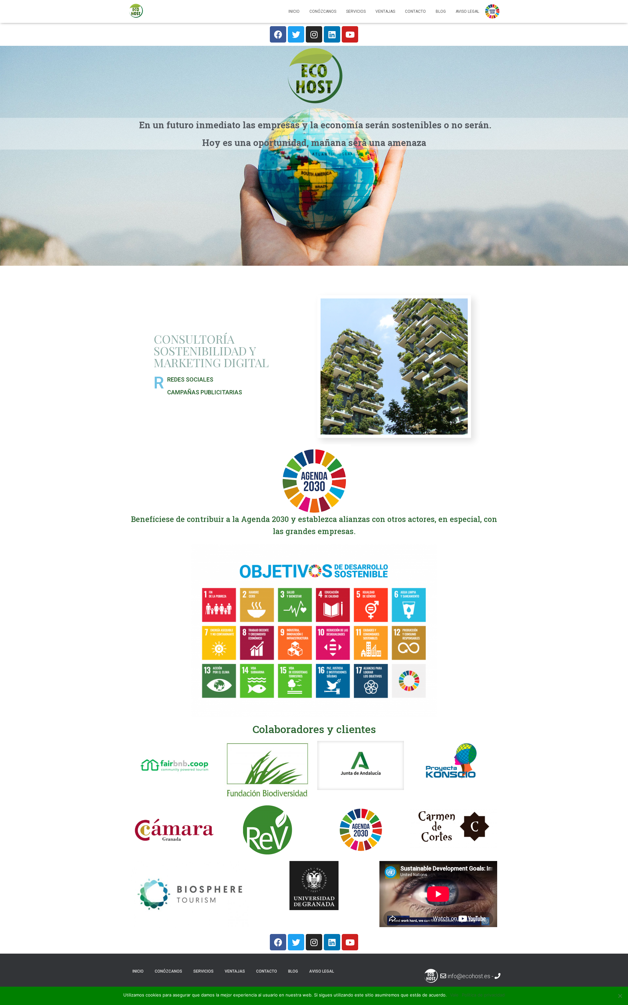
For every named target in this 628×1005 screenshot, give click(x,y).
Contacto (415, 11)
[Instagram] (314, 34)
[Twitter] (296, 34)
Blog (441, 11)
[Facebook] (278, 34)
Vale (454, 994)
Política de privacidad (483, 994)
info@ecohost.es (468, 976)
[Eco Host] (136, 11)
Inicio (294, 11)
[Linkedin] (332, 34)
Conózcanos (322, 11)
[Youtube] (350, 34)
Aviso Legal (467, 11)
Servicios (356, 11)
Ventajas (385, 11)
